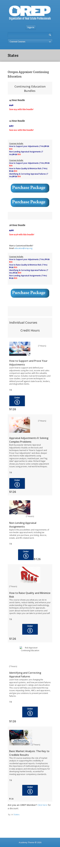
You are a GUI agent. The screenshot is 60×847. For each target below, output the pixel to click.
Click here (42, 804)
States (17, 814)
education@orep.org (23, 248)
